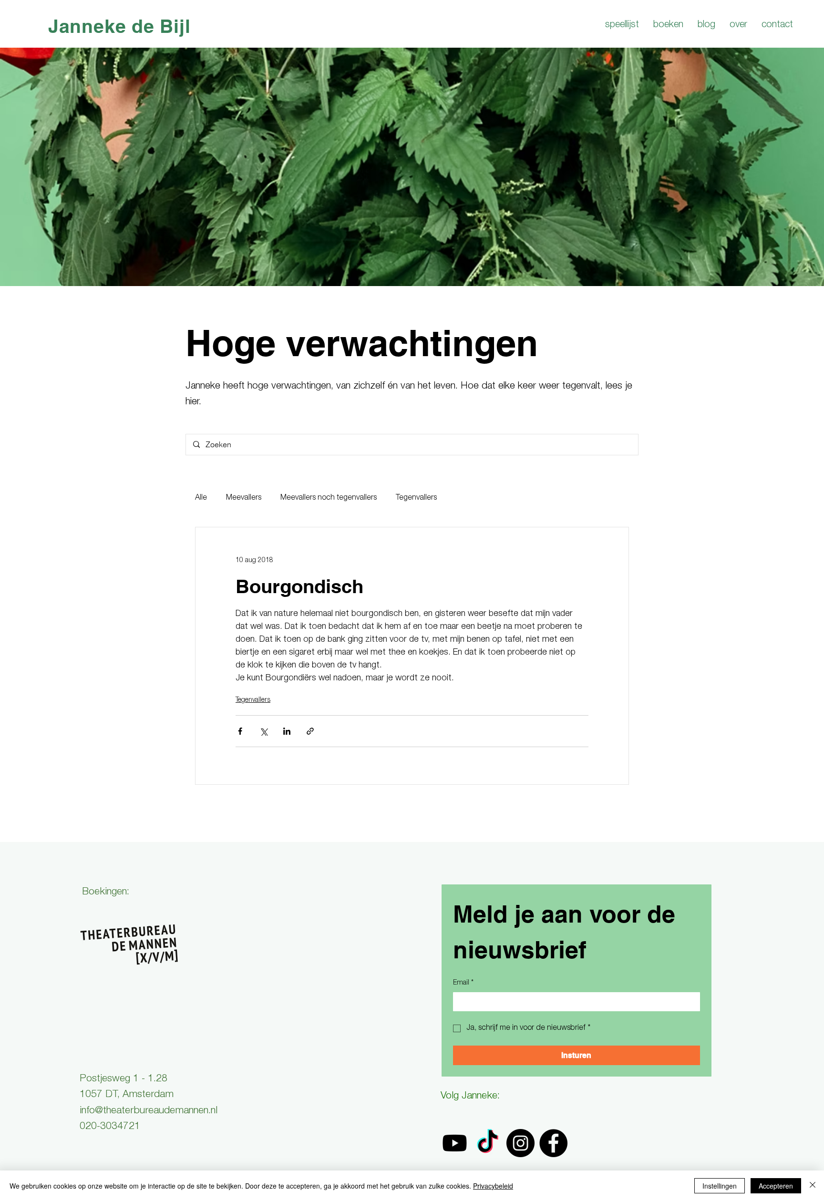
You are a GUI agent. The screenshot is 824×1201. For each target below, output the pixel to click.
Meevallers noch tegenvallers (328, 498)
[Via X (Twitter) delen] (263, 731)
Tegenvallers (416, 498)
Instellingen (719, 1186)
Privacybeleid (493, 1186)
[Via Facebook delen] (240, 731)
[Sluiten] (812, 1185)
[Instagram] (520, 1143)
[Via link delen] (310, 731)
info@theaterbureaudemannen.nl (148, 1111)
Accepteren (776, 1186)
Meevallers (243, 498)
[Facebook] (553, 1143)
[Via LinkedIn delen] (286, 731)
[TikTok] (488, 1143)
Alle (201, 498)
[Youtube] (455, 1143)
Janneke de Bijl (119, 26)
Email (463, 983)
